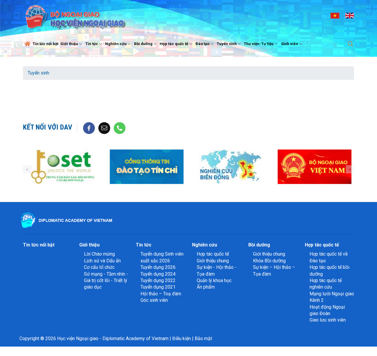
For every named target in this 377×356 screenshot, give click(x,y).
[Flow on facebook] (89, 128)
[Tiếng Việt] (334, 15)
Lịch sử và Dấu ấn (102, 261)
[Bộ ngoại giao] (230, 167)
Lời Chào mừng (99, 254)
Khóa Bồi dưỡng (269, 261)
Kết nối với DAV (47, 127)
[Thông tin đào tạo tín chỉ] (146, 167)
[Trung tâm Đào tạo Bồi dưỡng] (62, 167)
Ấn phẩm (206, 287)
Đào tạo (202, 44)
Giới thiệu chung (213, 261)
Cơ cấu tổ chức (99, 267)
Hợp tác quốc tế (174, 44)
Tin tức (91, 44)
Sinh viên (289, 44)
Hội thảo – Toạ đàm (160, 294)
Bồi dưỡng (143, 44)
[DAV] (75, 15)
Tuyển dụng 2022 (158, 280)
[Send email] (104, 128)
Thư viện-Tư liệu (259, 44)
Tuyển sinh (227, 44)
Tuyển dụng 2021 (158, 287)
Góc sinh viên (154, 300)
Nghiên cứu (116, 44)
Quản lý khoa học (214, 280)
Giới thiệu (69, 44)
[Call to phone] (119, 128)
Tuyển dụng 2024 (158, 274)
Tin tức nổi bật (45, 44)
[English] (349, 15)
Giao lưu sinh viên (328, 320)
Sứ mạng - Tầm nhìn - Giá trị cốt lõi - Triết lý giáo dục (106, 280)
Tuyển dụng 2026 (158, 267)
